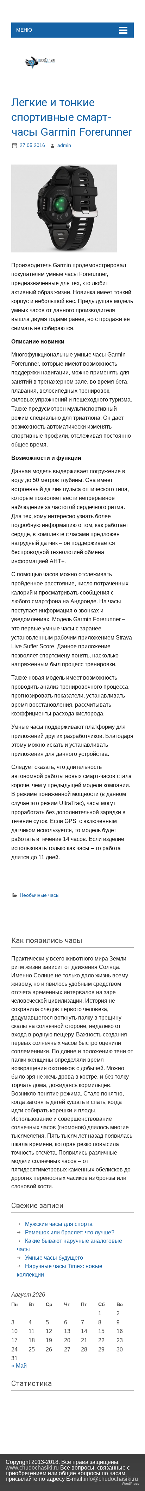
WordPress (130, 1483)
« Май (19, 1366)
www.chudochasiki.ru (32, 1468)
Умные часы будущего (54, 1258)
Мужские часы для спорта (59, 1224)
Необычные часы (39, 895)
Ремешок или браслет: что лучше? (69, 1232)
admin (64, 145)
